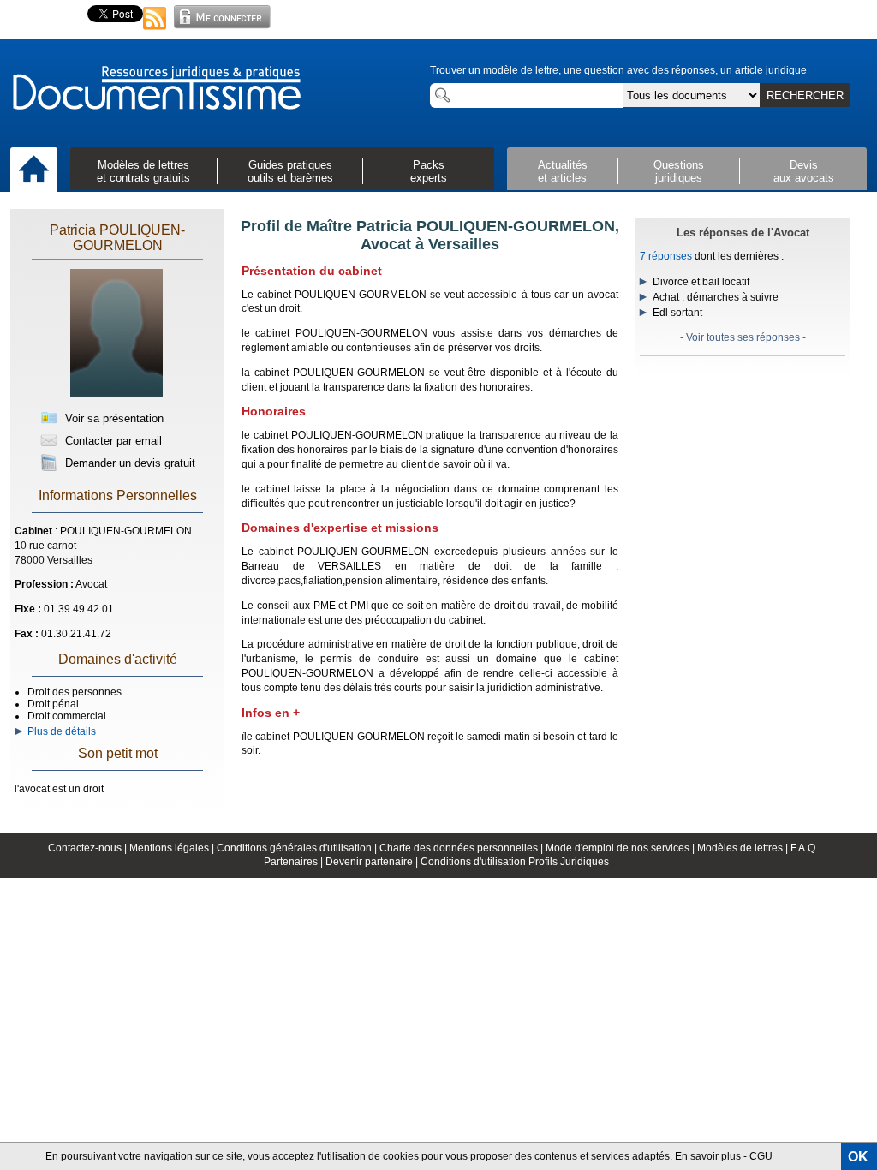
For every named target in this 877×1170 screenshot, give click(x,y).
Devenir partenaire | (373, 862)
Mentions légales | (173, 848)
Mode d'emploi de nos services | (621, 848)
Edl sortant (677, 313)
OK (858, 1156)
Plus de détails (59, 731)
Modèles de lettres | (743, 848)
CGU (761, 1156)
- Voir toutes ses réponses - (743, 337)
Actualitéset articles (563, 171)
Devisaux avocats (803, 171)
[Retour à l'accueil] (155, 89)
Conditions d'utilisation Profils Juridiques (515, 862)
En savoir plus (708, 1156)
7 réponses (666, 256)
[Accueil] (33, 170)
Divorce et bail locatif (701, 282)
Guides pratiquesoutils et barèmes (290, 171)
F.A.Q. (804, 848)
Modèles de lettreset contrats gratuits (143, 171)
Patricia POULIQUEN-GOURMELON (117, 238)
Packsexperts (428, 171)
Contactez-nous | (88, 848)
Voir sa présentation (113, 418)
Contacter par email (112, 440)
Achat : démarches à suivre (716, 297)
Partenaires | (294, 862)
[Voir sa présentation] (116, 394)
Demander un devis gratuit (128, 463)
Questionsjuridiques (678, 171)
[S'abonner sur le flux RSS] (155, 31)
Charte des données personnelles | (462, 848)
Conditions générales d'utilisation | (298, 848)
